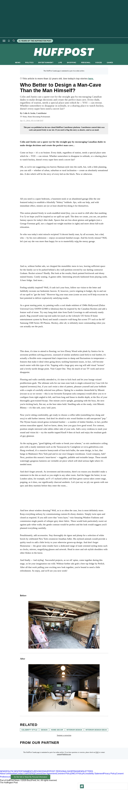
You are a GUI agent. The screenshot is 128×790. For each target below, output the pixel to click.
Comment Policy (63, 773)
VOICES (98, 62)
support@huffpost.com (64, 754)
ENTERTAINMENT (45, 62)
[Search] (13, 40)
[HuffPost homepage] (32, 769)
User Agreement (49, 773)
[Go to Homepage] (82, 786)
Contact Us (21, 773)
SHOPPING (71, 62)
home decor (57, 730)
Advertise (12, 773)
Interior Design (74, 730)
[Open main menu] (4, 40)
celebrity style (29, 730)
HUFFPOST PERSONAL (55, 771)
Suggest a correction (64, 735)
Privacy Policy (109, 773)
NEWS (17, 62)
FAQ (97, 752)
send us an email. (92, 130)
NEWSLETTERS (85, 771)
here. (91, 78)
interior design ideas (96, 730)
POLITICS (29, 62)
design (44, 730)
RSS (28, 773)
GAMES (110, 62)
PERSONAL (85, 62)
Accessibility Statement (93, 773)
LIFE (60, 62)
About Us (4, 773)
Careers (38, 773)
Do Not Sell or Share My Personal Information (30, 777)
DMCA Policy (77, 773)
